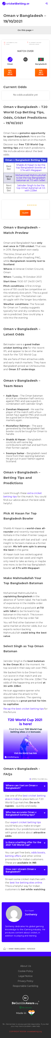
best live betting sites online (26, 882)
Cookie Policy (25, 971)
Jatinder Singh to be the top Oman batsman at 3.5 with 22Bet (31, 188)
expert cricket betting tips (25, 822)
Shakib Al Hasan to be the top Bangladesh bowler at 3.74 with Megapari (31, 167)
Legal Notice (25, 976)
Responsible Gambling (25, 986)
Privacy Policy (25, 981)
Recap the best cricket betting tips (23, 708)
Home (4, 949)
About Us (25, 966)
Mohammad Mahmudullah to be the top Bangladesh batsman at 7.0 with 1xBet (30, 178)
